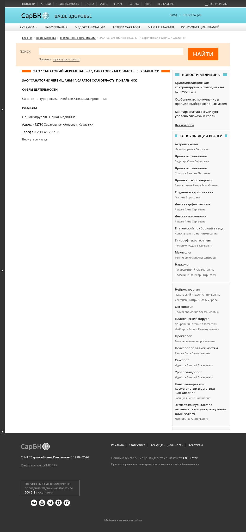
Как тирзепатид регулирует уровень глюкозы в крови (196, 113)
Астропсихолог (186, 144)
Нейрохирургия (187, 289)
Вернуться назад (34, 139)
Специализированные (90, 98)
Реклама (117, 445)
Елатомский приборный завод (199, 228)
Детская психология (190, 216)
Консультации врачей (200, 27)
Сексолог (182, 360)
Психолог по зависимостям (196, 348)
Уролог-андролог (188, 372)
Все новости (184, 125)
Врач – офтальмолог (191, 156)
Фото (104, 4)
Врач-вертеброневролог (194, 180)
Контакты (195, 445)
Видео (89, 4)
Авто (148, 4)
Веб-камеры (165, 4)
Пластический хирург (192, 319)
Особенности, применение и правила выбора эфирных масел (201, 101)
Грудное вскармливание (194, 192)
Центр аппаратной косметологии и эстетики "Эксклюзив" (195, 388)
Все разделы (218, 4)
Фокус (118, 4)
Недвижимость (68, 4)
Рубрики (29, 27)
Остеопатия (184, 306)
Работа (134, 4)
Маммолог (183, 252)
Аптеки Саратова (126, 27)
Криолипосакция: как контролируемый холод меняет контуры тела (199, 87)
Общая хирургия (35, 117)
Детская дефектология (192, 204)
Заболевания (56, 27)
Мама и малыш (161, 27)
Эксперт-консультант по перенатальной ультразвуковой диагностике (200, 409)
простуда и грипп (66, 59)
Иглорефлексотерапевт (193, 240)
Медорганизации (90, 27)
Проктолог (183, 336)
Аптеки (46, 4)
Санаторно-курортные (39, 98)
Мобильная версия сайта (123, 520)
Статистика (137, 445)
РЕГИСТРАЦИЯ (192, 15)
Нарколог (182, 264)
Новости (28, 4)
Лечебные (65, 98)
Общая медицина (62, 117)
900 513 (30, 492)
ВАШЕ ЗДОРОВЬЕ (73, 16)
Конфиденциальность (166, 445)
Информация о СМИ (36, 465)
